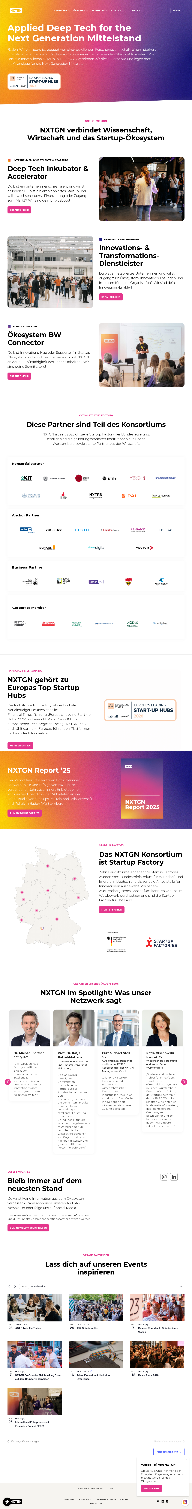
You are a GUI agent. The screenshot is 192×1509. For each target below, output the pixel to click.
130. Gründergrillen (87, 1328)
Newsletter (96, 1503)
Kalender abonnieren (167, 1451)
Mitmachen (151, 1488)
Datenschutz (84, 1499)
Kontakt (117, 10)
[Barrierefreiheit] (7, 1502)
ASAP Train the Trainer (28, 1328)
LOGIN (176, 10)
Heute (24, 1286)
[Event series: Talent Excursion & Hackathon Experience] (91, 1371)
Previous (8, 1082)
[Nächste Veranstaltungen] (15, 1286)
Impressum (69, 1499)
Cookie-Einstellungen (105, 1499)
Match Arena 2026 (148, 1375)
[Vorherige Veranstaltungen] (9, 1286)
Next (184, 1082)
